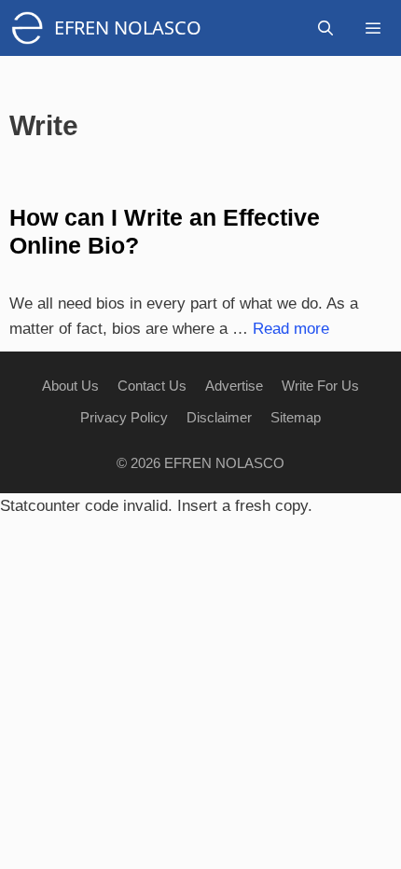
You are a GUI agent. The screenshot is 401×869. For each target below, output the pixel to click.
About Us (70, 385)
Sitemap (295, 417)
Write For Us (320, 385)
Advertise (234, 385)
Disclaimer (219, 417)
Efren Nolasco (127, 27)
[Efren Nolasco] (31, 28)
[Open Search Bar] (326, 28)
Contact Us (152, 385)
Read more (291, 329)
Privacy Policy (124, 417)
